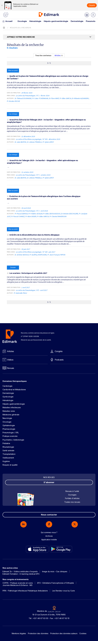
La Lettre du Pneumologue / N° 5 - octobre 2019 (33, 175)
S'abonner (49, 482)
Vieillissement (8, 458)
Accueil (8, 21)
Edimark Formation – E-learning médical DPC (21, 574)
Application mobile (49, 539)
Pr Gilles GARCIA (65, 98)
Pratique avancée (10, 436)
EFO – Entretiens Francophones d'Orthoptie (55, 583)
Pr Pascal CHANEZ (18, 216)
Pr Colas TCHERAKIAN (40, 98)
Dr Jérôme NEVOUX (22, 255)
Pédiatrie (6, 443)
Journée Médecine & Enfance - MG (17, 585)
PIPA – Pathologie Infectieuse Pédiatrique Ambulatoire (25, 591)
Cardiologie (7, 386)
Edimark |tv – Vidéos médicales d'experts (20, 571)
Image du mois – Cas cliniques (54, 571)
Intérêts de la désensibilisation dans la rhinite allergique (34, 235)
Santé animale (8, 450)
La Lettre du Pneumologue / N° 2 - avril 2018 (32, 211)
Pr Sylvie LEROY (48, 142)
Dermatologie (77, 21)
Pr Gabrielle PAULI (20, 293)
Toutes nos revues (72, 502)
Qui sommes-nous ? (49, 532)
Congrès (59, 351)
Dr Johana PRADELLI (34, 142)
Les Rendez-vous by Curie (63, 591)
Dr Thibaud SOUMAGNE (23, 98)
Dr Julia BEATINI (20, 142)
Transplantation (9, 454)
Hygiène (6, 461)
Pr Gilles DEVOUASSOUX (51, 213)
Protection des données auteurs (63, 633)
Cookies (82, 633)
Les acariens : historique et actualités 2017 (28, 273)
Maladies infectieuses (12, 407)
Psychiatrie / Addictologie (13, 440)
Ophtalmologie (9, 425)
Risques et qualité (10, 465)
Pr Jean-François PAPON (56, 255)
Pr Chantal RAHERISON (58, 216)
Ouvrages (72, 495)
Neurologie (7, 418)
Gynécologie (8, 397)
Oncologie (22, 21)
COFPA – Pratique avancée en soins (18, 583)
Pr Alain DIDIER (30, 216)
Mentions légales (19, 633)
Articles (10, 351)
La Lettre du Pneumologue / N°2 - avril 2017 (32, 290)
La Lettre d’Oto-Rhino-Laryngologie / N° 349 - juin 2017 (36, 252)
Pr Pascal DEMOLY (21, 213)
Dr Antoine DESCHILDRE (69, 213)
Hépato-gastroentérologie (56, 21)
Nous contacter (49, 514)
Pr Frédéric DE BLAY (35, 213)
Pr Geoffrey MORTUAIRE (38, 255)
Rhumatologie (8, 447)
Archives (49, 536)
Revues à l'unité (72, 491)
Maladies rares (9, 411)
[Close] (2, 5)
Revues (10, 368)
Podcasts (59, 359)
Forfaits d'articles (72, 498)
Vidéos (10, 359)
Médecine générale (11, 415)
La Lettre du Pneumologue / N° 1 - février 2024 (33, 95)
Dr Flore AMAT (54, 98)
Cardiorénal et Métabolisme (14, 389)
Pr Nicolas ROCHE (13, 101)
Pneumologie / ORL (11, 432)
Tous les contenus (43, 55)
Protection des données (38, 633)
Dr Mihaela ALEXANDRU (80, 98)
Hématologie (35, 21)
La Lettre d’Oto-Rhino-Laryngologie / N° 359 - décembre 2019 (38, 139)
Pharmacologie (9, 429)
